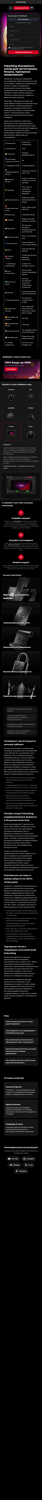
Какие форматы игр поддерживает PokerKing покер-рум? (20, 1032)
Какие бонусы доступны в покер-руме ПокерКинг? (19, 1023)
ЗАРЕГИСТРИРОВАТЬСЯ (23, 52)
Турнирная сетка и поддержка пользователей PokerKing (18, 732)
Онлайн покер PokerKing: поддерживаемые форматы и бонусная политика (18, 717)
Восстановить (23, 19)
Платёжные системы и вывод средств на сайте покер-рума (20, 725)
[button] (2, 54)
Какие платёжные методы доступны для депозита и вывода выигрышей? (21, 1051)
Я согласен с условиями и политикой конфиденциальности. (22, 48)
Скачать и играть (22, 8)
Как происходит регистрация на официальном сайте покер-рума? (20, 1041)
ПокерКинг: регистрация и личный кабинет (19, 710)
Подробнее (11, 369)
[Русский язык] (31, 8)
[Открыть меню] (11, 8)
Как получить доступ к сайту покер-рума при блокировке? (21, 1061)
